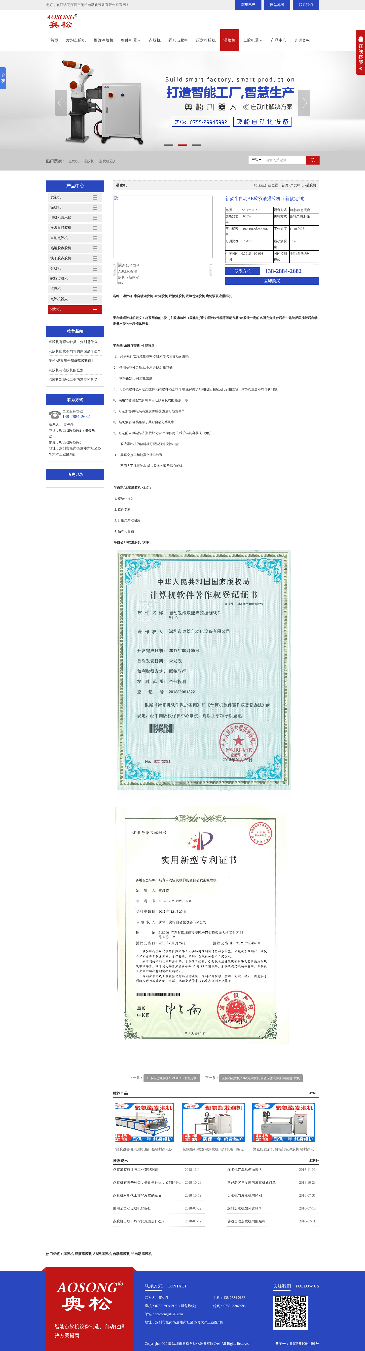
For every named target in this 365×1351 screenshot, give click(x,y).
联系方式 (243, 271)
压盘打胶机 (206, 40)
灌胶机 (229, 40)
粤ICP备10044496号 (304, 1344)
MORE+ (313, 1093)
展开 (360, 56)
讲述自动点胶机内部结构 (246, 1221)
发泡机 (55, 197)
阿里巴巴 (248, 5)
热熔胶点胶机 (60, 248)
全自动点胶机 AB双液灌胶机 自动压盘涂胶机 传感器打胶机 (261, 1078)
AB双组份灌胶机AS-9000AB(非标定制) (171, 1078)
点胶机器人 (253, 40)
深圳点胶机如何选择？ (244, 1208)
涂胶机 (55, 207)
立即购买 (272, 281)
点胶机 (155, 40)
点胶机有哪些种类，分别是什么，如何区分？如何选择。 (92, 342)
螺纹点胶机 (59, 278)
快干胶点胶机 (60, 258)
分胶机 (55, 268)
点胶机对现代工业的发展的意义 (73, 379)
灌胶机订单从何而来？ (244, 1170)
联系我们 (306, 5)
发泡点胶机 (76, 40)
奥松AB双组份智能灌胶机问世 (72, 361)
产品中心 (279, 40)
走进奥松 (302, 40)
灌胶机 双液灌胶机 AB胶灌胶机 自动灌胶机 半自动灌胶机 (107, 1254)
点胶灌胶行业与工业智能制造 (135, 1170)
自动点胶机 (59, 238)
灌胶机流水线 (60, 217)
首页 (54, 40)
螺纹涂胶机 (103, 40)
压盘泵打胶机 (60, 228)
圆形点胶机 (178, 40)
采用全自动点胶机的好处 (132, 1208)
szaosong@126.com (169, 1314)
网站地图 (277, 5)
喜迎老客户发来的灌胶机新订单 (251, 1182)
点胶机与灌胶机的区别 (66, 370)
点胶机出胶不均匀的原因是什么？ (75, 351)
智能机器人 (131, 40)
